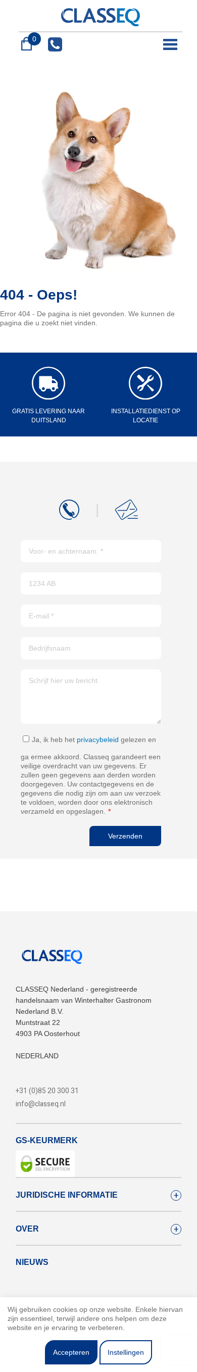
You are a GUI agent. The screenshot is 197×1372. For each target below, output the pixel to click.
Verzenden (125, 836)
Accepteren (71, 1352)
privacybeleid (98, 740)
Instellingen (126, 1352)
